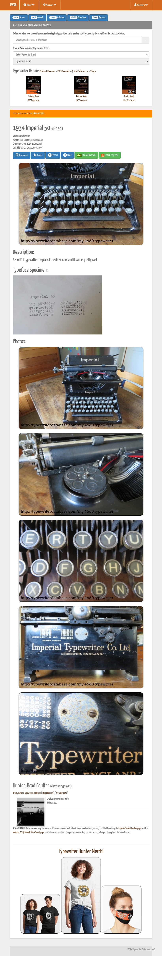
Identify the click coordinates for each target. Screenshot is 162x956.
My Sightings (61, 793)
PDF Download (33, 100)
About (29, 5)
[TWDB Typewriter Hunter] (40, 913)
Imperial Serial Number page (130, 828)
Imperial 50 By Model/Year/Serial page (28, 832)
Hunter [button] (39, 155)
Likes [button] (68, 155)
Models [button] (38, 17)
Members (141, 5)
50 (29, 113)
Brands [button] (19, 17)
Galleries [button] (57, 17)
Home (15, 113)
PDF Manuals (63, 71)
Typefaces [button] (78, 17)
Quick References (80, 71)
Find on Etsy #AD (111, 155)
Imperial (23, 113)
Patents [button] (99, 17)
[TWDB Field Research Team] (121, 910)
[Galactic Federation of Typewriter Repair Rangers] (81, 895)
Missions (50, 5)
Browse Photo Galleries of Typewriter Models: (31, 48)
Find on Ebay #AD (89, 155)
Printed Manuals (48, 71)
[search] (81, 54)
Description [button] (23, 155)
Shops (93, 71)
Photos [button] (53, 155)
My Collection (47, 793)
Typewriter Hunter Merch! (81, 851)
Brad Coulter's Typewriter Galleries (27, 793)
